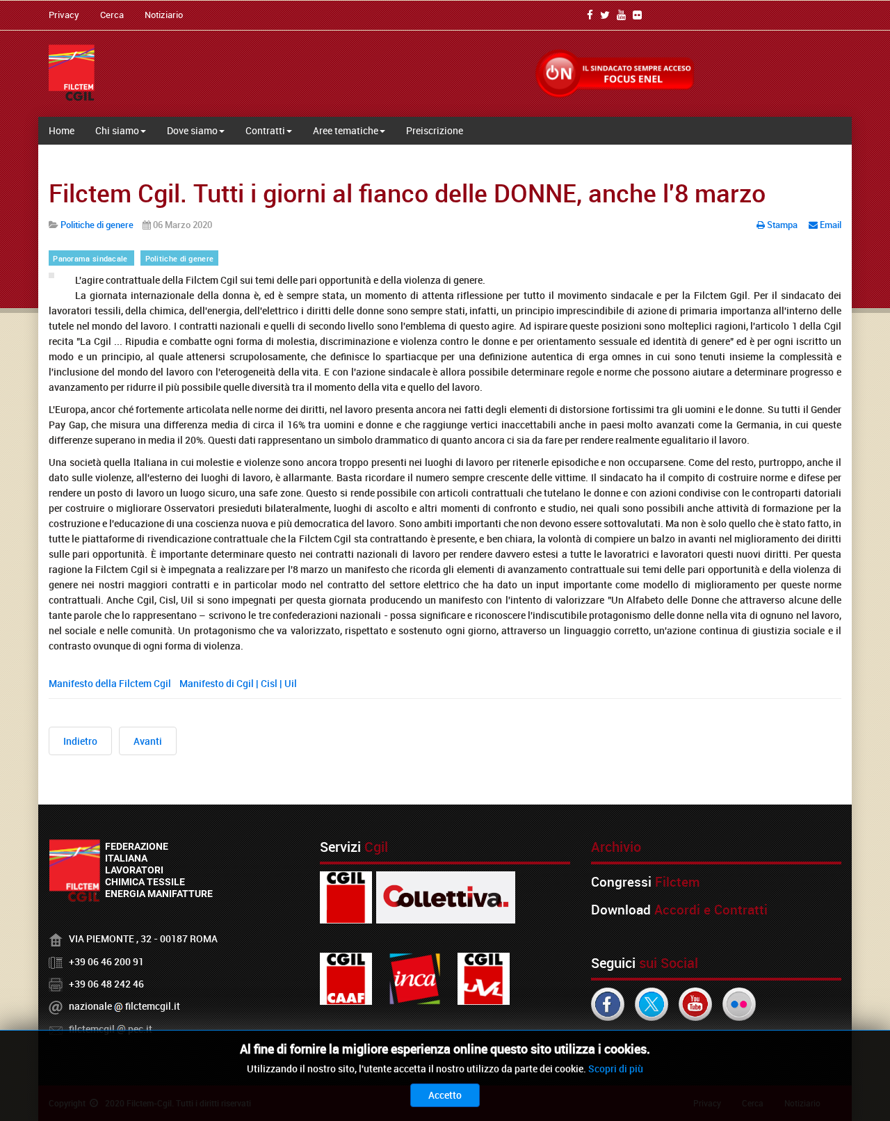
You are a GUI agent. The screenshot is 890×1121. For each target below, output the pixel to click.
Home (61, 130)
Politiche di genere (179, 259)
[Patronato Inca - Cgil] (415, 978)
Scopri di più (615, 1068)
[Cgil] (346, 896)
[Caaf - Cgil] (346, 978)
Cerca (112, 14)
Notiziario (164, 14)
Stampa (782, 224)
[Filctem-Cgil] (72, 73)
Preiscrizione (434, 130)
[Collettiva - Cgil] (445, 896)
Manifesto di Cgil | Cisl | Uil (239, 683)
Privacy (64, 14)
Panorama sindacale (91, 259)
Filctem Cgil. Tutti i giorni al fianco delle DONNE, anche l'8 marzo (407, 192)
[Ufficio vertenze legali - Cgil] (484, 978)
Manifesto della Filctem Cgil (111, 683)
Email (829, 224)
